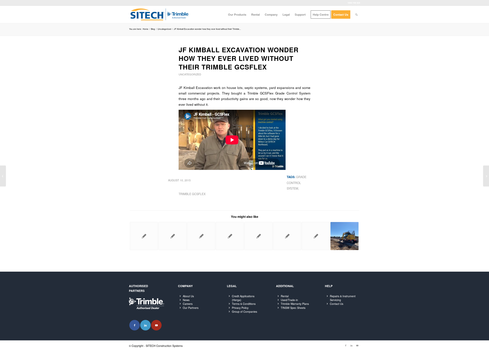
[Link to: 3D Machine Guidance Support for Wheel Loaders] (230, 236)
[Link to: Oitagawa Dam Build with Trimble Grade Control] (144, 236)
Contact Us (336, 304)
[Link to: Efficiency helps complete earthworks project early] (287, 236)
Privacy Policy (240, 308)
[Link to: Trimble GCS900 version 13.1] (316, 236)
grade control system (296, 182)
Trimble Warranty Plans (295, 304)
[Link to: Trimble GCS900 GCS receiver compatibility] (173, 236)
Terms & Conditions (244, 304)
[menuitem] (237, 14)
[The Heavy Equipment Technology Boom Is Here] (3, 176)
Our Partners (190, 308)
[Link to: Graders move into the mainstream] (201, 236)
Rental (285, 296)
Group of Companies (244, 311)
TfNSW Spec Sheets (293, 308)
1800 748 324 (353, 2)
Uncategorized (190, 74)
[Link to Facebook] (134, 325)
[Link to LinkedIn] (145, 325)
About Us (188, 296)
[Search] (356, 14)
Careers (188, 304)
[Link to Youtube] (156, 325)
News (186, 300)
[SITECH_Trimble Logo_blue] (159, 14)
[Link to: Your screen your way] (258, 236)
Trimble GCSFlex (192, 194)
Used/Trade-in (289, 300)
